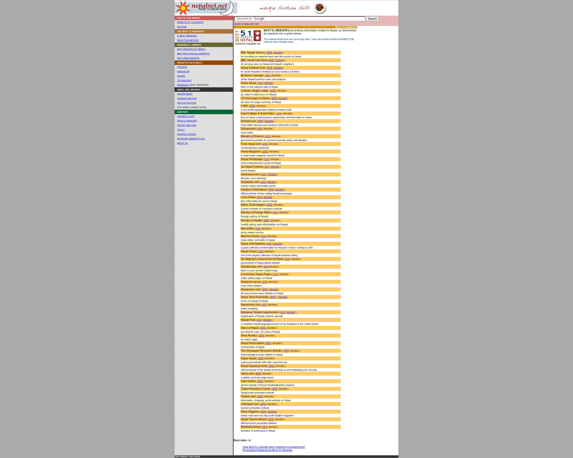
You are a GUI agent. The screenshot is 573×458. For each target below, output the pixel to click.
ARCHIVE (181, 27)
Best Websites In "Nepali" (191, 49)
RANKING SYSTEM (186, 134)
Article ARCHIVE (186, 103)
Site (269, 244)
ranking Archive (187, 98)
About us (182, 143)
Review (278, 53)
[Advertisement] (377, 93)
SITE (269, 52)
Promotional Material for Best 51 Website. (268, 450)
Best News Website (188, 58)
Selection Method (188, 40)
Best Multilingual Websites (193, 54)
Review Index (184, 94)
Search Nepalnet (187, 121)
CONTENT (182, 67)
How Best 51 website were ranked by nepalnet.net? (274, 447)
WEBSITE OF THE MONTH (190, 22)
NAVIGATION (183, 72)
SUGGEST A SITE (186, 116)
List (202, 139)
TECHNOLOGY (184, 80)
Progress (183, 85)
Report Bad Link (186, 125)
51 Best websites (187, 36)
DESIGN (181, 76)
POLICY (181, 130)
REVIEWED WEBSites (188, 139)
